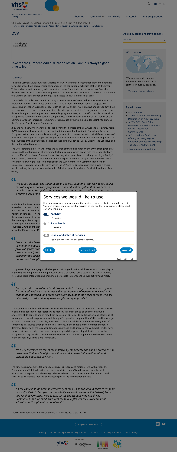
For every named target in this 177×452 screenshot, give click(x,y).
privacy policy (54, 209)
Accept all (126, 250)
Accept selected (87, 250)
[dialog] (88, 226)
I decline (49, 250)
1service (56, 218)
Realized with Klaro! (125, 259)
